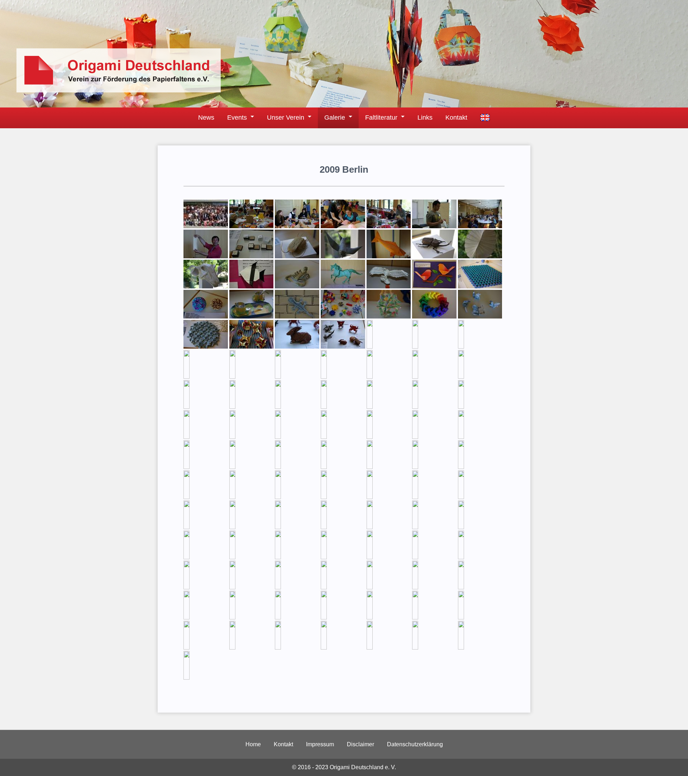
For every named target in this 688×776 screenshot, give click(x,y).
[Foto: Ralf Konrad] (389, 527)
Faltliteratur (381, 117)
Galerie (334, 117)
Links (425, 117)
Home (253, 744)
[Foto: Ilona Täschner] (343, 648)
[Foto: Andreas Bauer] (205, 226)
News (206, 117)
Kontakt (456, 117)
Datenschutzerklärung (415, 744)
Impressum (320, 744)
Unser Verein (285, 117)
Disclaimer (360, 744)
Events (237, 117)
